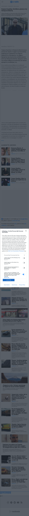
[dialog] (14, 258)
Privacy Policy (22, 284)
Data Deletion (7, 284)
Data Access (14, 284)
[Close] (26, 231)
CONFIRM (8, 280)
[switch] (24, 258)
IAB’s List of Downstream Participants (16, 251)
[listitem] (14, 255)
